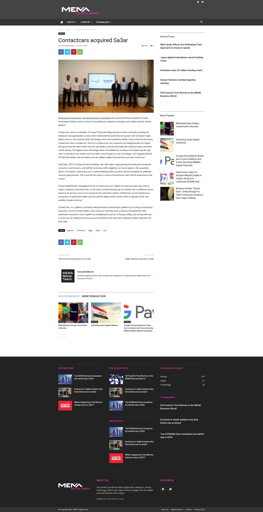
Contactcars (80, 230)
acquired (70, 230)
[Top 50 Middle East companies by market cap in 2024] (65, 379)
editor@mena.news (115, 498)
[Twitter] (203, 2)
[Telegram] (198, 2)
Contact (189, 509)
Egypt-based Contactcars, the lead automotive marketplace (84, 118)
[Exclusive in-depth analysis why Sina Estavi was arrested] (65, 392)
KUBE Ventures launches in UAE (139, 259)
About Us (164, 509)
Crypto (71, 22)
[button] (201, 22)
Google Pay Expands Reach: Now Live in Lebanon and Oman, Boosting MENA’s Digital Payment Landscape (138, 328)
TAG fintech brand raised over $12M (74, 259)
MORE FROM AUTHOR (94, 296)
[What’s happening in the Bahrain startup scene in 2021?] (65, 405)
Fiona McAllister (67, 46)
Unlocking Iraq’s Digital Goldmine (104, 325)
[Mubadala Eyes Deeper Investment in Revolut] (73, 312)
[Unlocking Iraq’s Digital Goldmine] (106, 312)
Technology (102, 22)
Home (60, 29)
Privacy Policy (199, 509)
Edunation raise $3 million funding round (181, 70)
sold (104, 230)
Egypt (90, 230)
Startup (85, 22)
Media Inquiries (177, 509)
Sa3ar (98, 230)
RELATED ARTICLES (69, 296)
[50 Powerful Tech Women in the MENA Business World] (116, 379)
